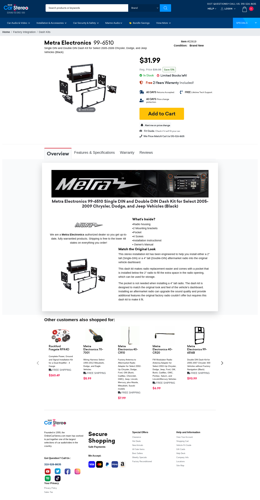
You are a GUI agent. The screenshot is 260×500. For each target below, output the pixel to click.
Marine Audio (112, 22)
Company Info (182, 457)
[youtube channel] (47, 471)
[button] (38, 363)
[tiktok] (57, 478)
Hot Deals (136, 441)
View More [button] (162, 22)
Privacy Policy (50, 488)
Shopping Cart (182, 441)
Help (211, 8)
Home (6, 32)
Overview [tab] (58, 153)
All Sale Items (138, 449)
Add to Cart (161, 113)
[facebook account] (67, 471)
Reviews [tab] (146, 152)
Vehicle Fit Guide (183, 445)
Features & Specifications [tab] (94, 152)
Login (228, 8)
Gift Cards (180, 449)
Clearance (136, 437)
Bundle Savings (141, 22)
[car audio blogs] (47, 478)
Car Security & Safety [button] (84, 22)
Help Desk (180, 453)
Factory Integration (24, 32)
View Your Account (184, 437)
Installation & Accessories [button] (50, 22)
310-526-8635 (248, 3)
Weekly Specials (139, 457)
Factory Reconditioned (142, 461)
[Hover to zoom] (86, 85)
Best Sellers (137, 453)
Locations (180, 461)
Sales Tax (48, 492)
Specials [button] (242, 22)
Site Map (180, 465)
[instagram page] (77, 471)
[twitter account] (57, 471)
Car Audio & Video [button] (17, 22)
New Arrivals (137, 445)
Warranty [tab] (127, 152)
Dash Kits (44, 32)
